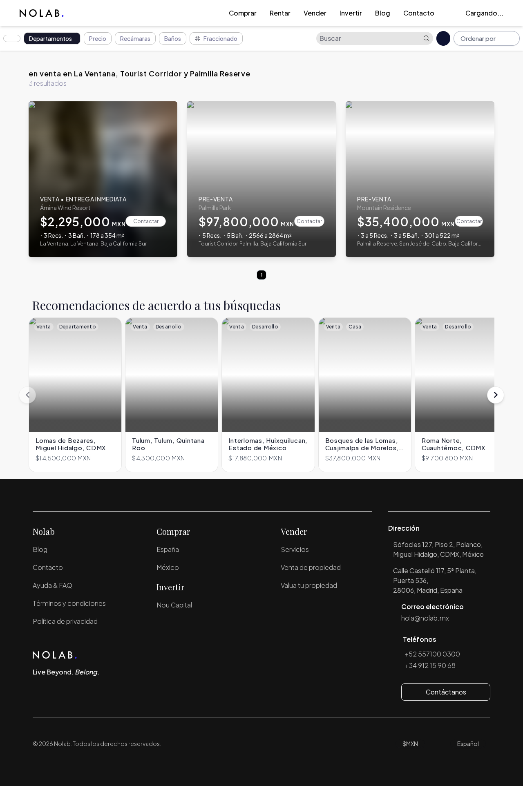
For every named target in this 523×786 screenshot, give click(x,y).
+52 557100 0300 (432, 654)
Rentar (280, 13)
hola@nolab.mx (425, 618)
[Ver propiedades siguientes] (495, 395)
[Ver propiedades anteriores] (27, 395)
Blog (382, 13)
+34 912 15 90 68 (430, 665)
